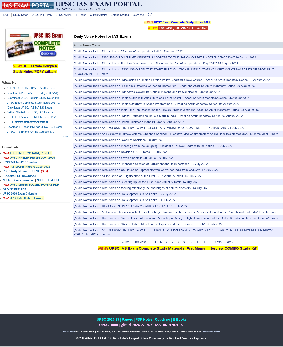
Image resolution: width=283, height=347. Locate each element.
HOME (6, 14)
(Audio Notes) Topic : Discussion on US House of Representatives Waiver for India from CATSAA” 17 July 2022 (146, 170)
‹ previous (139, 241)
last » (230, 241)
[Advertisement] (178, 285)
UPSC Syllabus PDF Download (20, 162)
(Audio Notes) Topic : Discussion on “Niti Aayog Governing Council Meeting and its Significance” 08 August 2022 (147, 91)
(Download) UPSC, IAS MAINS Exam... (30, 107)
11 (198, 241)
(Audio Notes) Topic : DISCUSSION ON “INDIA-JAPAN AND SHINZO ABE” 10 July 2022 (131, 206)
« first (125, 241)
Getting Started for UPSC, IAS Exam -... (31, 112)
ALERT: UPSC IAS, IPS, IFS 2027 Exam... (33, 88)
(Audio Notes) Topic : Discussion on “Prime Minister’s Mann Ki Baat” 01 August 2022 (129, 121)
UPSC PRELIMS (42, 14)
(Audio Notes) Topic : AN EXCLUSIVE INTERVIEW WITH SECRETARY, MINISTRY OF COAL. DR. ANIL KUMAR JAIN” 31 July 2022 (159, 127)
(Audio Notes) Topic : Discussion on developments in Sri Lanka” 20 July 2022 (124, 158)
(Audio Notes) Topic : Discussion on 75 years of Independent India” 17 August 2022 (128, 51)
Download (138, 14)
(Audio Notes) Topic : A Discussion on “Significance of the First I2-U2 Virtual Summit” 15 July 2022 (138, 176)
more (105, 73)
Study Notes (20, 14)
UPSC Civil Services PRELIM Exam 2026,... (33, 117)
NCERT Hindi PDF (48, 180)
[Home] (28, 7)
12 (205, 241)
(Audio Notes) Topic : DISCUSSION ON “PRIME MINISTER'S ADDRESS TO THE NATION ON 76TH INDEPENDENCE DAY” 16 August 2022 (165, 57)
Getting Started (120, 14)
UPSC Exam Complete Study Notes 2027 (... (34, 102)
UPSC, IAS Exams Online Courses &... (30, 131)
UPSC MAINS (64, 14)
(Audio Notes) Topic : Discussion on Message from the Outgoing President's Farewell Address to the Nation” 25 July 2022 (153, 146)
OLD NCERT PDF (14, 189)
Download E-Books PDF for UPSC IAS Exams (35, 127)
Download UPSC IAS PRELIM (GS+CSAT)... (33, 93)
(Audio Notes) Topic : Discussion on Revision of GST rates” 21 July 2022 (121, 152)
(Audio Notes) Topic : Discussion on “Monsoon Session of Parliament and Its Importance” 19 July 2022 (141, 164)
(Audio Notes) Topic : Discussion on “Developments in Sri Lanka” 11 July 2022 (125, 200)
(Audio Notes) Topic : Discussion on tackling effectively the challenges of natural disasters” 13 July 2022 (141, 188)
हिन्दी (150, 14)
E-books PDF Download (19, 176)
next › (219, 241)
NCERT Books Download (18, 180)
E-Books (81, 14)
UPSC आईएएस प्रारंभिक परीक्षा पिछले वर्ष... (29, 122)
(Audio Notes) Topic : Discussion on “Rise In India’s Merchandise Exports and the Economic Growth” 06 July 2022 (148, 224)
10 (190, 241)
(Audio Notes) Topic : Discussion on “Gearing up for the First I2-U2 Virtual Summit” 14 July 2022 (136, 182)
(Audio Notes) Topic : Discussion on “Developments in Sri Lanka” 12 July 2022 (125, 194)
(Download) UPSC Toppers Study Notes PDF (33, 98)
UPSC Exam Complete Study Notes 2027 (182, 22)
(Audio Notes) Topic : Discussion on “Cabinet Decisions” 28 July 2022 (119, 139)
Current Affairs (98, 14)
